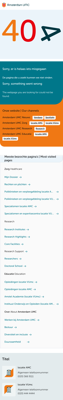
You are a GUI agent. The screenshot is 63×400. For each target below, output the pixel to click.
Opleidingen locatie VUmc (18, 282)
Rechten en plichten (15, 184)
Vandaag (38, 118)
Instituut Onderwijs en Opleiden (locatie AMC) (29, 304)
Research (40, 129)
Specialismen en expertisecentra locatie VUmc (29, 214)
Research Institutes (14, 229)
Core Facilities (12, 244)
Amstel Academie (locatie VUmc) (22, 297)
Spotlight (49, 118)
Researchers (11, 259)
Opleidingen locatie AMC (18, 289)
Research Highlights (15, 237)
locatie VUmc (52, 123)
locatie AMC (37, 123)
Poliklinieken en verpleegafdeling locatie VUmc (29, 199)
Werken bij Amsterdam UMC (20, 320)
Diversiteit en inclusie (16, 334)
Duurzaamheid (12, 342)
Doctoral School (13, 266)
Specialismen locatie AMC (18, 206)
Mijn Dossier (11, 177)
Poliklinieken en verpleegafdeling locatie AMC (29, 192)
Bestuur (8, 327)
